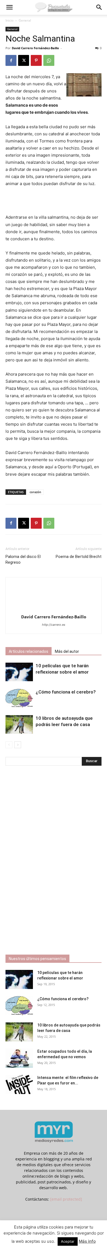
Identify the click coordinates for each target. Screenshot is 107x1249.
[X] (23, 60)
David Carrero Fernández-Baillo (35, 48)
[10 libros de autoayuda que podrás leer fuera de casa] (19, 724)
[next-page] (17, 744)
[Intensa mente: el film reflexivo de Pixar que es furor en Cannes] (19, 1084)
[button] (9, 7)
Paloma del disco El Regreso (23, 559)
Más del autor (67, 651)
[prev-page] (8, 744)
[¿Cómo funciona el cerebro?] (19, 698)
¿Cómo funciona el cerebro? (66, 692)
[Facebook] (10, 60)
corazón (35, 492)
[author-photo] (53, 609)
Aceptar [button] (67, 1241)
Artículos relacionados (28, 651)
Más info (87, 1241)
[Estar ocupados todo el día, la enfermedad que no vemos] (19, 1058)
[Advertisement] (53, 201)
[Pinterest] (36, 60)
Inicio (9, 20)
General (25, 20)
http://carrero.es (53, 625)
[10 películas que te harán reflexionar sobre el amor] (19, 672)
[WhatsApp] (48, 60)
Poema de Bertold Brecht (79, 556)
